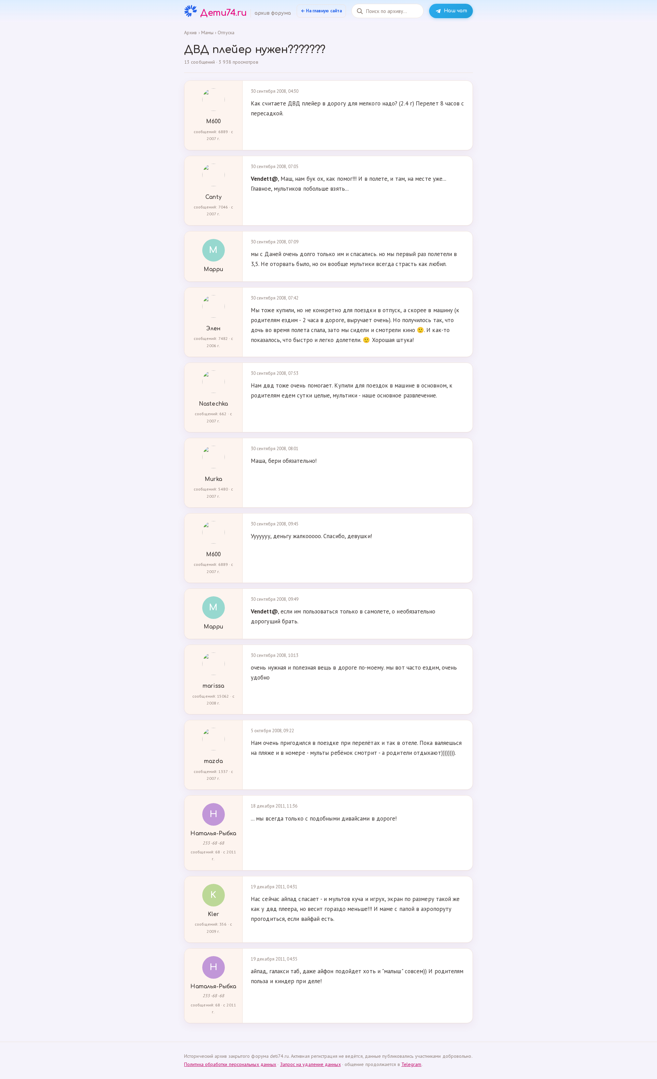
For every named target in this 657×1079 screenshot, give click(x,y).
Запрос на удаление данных (310, 1064)
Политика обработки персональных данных (230, 1064)
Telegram (411, 1064)
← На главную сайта (321, 11)
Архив (190, 32)
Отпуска (226, 32)
